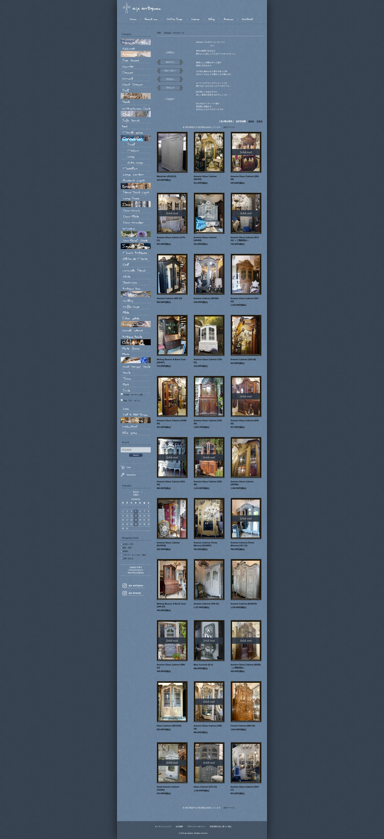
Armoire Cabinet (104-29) (243, 359)
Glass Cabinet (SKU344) (169, 726)
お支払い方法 (128, 544)
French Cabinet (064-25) (243, 726)
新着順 (259, 121)
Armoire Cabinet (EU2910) (244, 604)
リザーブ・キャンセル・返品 (134, 555)
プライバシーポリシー (196, 826)
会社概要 (179, 826)
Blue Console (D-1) (203, 664)
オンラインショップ (163, 826)
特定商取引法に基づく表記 (220, 826)
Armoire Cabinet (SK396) (206, 298)
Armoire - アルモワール (174, 33)
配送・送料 (127, 548)
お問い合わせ (128, 558)
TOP (159, 33)
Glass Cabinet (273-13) (205, 787)
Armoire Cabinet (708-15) (206, 604)
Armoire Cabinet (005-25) (169, 298)
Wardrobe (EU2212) (166, 176)
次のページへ (229, 127)
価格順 (251, 121)
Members (131, 475)
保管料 (125, 551)
